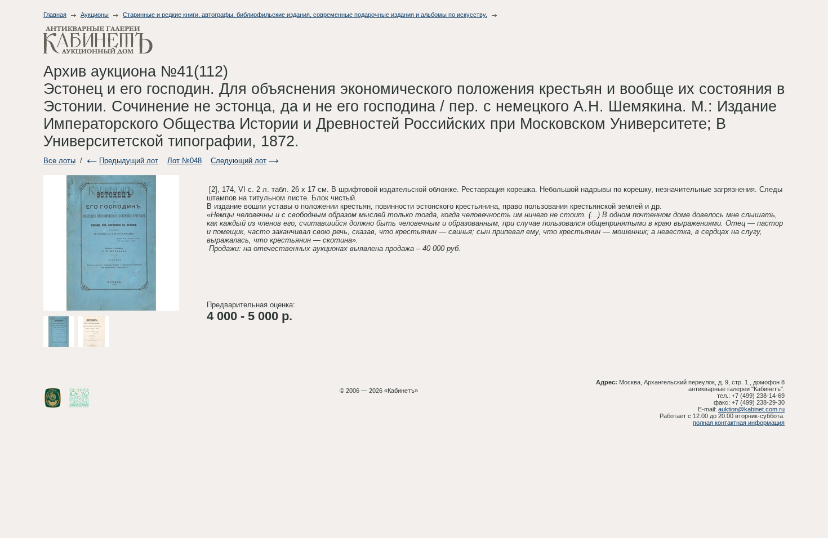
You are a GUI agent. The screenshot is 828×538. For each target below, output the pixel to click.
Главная (54, 14)
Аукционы (95, 14)
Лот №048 (184, 160)
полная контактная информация (739, 422)
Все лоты (59, 160)
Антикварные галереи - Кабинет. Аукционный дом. (98, 40)
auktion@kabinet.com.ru (751, 409)
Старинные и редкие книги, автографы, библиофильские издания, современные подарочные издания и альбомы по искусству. (305, 14)
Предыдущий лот (128, 160)
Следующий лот (238, 160)
